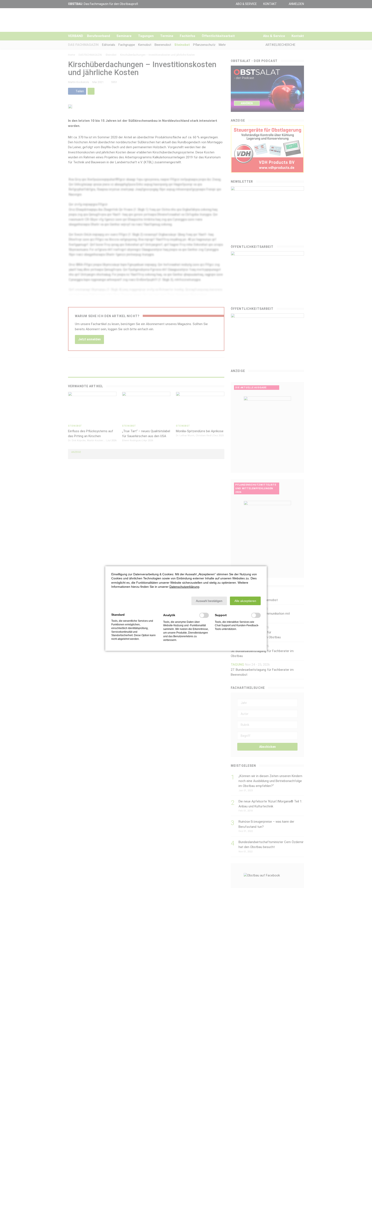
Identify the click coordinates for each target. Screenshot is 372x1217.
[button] (209, 601)
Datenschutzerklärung (184, 586)
